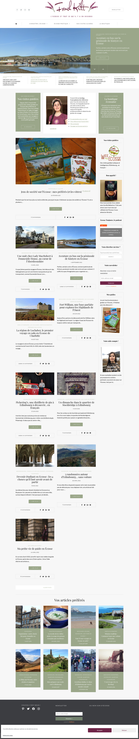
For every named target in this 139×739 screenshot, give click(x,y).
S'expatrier (35, 473)
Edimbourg (117, 76)
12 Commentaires (25, 576)
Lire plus (102, 55)
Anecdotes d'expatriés (111, 674)
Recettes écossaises (55, 631)
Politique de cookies (8, 735)
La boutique (104, 23)
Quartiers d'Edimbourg (73, 399)
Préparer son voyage (109, 35)
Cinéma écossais (24, 674)
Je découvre (111, 128)
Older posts (47, 587)
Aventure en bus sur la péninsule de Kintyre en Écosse (76, 257)
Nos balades (73, 471)
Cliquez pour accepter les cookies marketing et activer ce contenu (111, 232)
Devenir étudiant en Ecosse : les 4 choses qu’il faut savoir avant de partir (35, 479)
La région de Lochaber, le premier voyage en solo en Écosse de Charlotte (34, 333)
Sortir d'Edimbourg (55, 679)
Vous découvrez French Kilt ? (79, 121)
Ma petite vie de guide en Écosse (35, 548)
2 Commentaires (35, 217)
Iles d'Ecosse (34, 76)
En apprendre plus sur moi (78, 119)
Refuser (124, 730)
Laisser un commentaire (67, 286)
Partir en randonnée (85, 471)
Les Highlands (113, 34)
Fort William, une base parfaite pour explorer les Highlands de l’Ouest (76, 307)
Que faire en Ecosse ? (87, 253)
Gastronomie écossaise (127, 76)
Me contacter (74, 124)
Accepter (100, 730)
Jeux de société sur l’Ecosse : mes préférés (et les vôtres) (55, 191)
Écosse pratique (61, 23)
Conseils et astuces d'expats (36, 471)
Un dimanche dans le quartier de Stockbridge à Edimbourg (76, 404)
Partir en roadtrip (43, 76)
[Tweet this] (67, 217)
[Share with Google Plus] (70, 217)
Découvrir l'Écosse (91, 76)
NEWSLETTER (116, 9)
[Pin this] (73, 217)
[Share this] (65, 217)
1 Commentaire (25, 289)
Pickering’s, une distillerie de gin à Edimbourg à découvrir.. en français (35, 405)
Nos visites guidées (85, 23)
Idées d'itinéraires (102, 34)
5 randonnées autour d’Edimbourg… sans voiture (76, 476)
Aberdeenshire (7, 76)
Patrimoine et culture (55, 188)
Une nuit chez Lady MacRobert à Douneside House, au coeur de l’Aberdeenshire (35, 258)
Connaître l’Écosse (37, 23)
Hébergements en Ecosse (12, 77)
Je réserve (28, 126)
